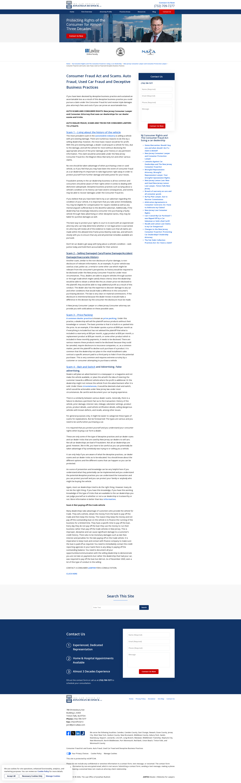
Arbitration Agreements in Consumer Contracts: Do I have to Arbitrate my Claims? (158, 205)
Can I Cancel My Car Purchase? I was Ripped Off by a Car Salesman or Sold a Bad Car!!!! (158, 218)
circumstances (90, 386)
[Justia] (82, 733)
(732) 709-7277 (164, 6)
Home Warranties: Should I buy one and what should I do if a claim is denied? (158, 148)
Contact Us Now (167, 2)
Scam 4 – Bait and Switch (80, 366)
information (109, 499)
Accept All (11, 776)
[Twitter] (73, 733)
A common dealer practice (79, 318)
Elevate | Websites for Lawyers (159, 777)
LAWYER (92, 568)
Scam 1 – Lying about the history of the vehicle (93, 132)
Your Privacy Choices (80, 753)
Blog (154, 12)
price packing (109, 318)
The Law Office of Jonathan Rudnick (96, 777)
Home (72, 12)
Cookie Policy (96, 753)
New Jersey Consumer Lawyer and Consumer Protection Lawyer (145, 64)
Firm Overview (86, 12)
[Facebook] (68, 733)
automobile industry (105, 135)
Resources (141, 12)
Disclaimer (151, 699)
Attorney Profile (106, 12)
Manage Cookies (110, 753)
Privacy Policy (141, 699)
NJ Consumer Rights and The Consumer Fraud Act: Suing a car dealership (97, 64)
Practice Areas (125, 12)
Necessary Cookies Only (32, 776)
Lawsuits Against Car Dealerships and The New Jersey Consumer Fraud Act (158, 164)
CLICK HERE (71, 573)
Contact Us (167, 12)
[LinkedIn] (78, 733)
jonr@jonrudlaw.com (75, 725)
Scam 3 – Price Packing (79, 314)
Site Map (161, 699)
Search (144, 607)
